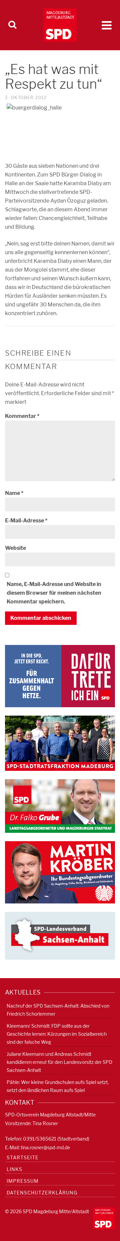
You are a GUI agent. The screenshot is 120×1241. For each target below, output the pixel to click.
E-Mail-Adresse (26, 520)
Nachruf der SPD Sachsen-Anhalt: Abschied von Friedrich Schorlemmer (58, 1010)
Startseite (23, 1157)
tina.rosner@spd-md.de (45, 1147)
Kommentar (22, 416)
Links (14, 1169)
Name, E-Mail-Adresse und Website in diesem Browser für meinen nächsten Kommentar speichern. (54, 593)
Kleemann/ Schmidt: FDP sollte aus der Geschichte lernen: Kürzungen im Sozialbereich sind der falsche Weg (57, 1034)
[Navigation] (106, 25)
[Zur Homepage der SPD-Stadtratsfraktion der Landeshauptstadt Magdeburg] (60, 743)
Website (15, 548)
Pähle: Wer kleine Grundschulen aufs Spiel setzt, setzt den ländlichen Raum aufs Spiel (58, 1086)
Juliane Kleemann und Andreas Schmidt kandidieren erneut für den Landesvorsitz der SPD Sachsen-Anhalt (59, 1062)
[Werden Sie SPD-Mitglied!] (60, 675)
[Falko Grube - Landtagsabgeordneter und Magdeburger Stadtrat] (60, 805)
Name (14, 493)
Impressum (23, 1181)
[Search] (12, 25)
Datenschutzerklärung (42, 1192)
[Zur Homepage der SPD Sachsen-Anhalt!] (60, 935)
